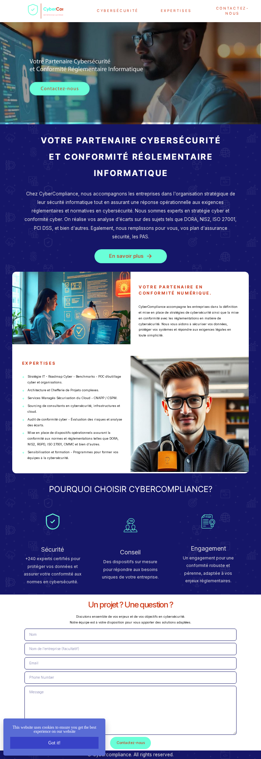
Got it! (54, 742)
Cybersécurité (117, 11)
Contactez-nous (232, 11)
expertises (176, 11)
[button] (130, 256)
